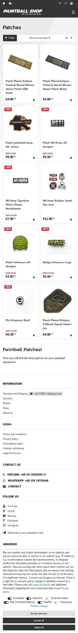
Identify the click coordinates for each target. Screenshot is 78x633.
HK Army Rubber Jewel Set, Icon (57, 202)
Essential (18, 598)
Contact (14, 486)
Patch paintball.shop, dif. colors (19, 144)
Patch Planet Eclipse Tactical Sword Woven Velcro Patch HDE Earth (20, 86)
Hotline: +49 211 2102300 (24, 474)
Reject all (39, 627)
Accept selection (39, 613)
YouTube (12, 506)
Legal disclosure (12, 453)
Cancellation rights (13, 443)
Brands (7, 403)
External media (59, 598)
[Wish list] (65, 3)
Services (7, 398)
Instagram (13, 525)
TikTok (11, 511)
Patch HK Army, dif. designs (55, 144)
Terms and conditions (14, 434)
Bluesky (11, 516)
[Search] (60, 3)
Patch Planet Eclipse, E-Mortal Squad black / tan (57, 324)
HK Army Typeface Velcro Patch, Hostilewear (17, 204)
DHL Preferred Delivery (22, 602)
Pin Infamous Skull (18, 320)
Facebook (12, 520)
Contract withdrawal (13, 448)
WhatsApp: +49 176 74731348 (28, 480)
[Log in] (4, 3)
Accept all (39, 620)
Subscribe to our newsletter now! (25, 533)
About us (8, 413)
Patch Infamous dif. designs (18, 264)
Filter (11, 37)
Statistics (37, 598)
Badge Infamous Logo (57, 262)
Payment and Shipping (32, 393)
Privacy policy (10, 439)
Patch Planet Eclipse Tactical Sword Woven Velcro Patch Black (57, 84)
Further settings (39, 606)
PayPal (47, 602)
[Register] (11, 3)
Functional (66, 602)
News (6, 408)
